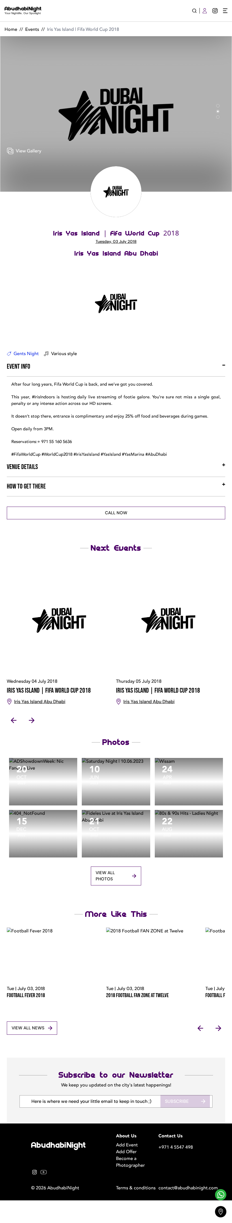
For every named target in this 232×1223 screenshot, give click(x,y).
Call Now (116, 513)
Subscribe (177, 1101)
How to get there (26, 486)
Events (32, 29)
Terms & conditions (136, 1188)
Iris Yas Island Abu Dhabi (116, 253)
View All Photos (105, 876)
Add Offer (126, 1152)
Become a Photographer (130, 1161)
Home (11, 29)
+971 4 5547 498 (175, 1147)
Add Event (127, 1145)
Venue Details (22, 467)
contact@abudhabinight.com (179, 1188)
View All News (28, 1028)
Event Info (18, 366)
